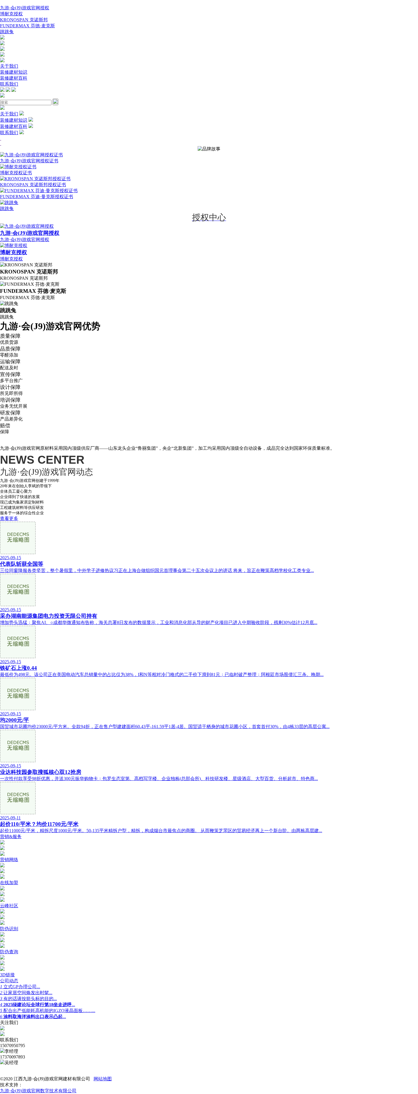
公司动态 (9, 980)
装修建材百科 (13, 78)
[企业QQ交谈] (2, 38)
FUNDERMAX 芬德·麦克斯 (27, 25)
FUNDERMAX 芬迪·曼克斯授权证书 (36, 196)
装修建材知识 (13, 72)
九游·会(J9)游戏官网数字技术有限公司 (38, 1090)
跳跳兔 (7, 31)
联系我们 (9, 84)
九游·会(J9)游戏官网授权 (24, 7)
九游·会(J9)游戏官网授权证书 (29, 160)
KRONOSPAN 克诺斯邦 (24, 19)
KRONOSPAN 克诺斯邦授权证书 (33, 184)
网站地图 (103, 1078)
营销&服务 (11, 836)
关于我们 (9, 66)
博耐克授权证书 (16, 172)
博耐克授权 (11, 13)
